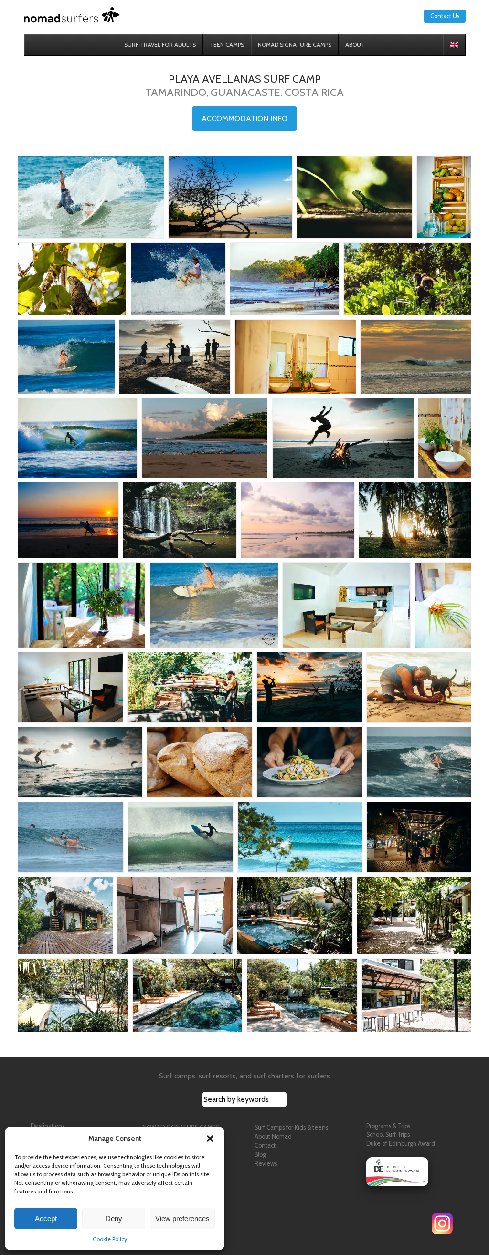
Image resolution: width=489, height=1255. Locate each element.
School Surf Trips (388, 1134)
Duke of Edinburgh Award (400, 1143)
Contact (265, 1145)
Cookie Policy (110, 1239)
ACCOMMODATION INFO (244, 118)
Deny (114, 1218)
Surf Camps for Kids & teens (291, 1127)
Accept (46, 1218)
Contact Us (444, 16)
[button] (210, 1138)
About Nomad (273, 1136)
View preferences (182, 1218)
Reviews (266, 1163)
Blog (260, 1154)
